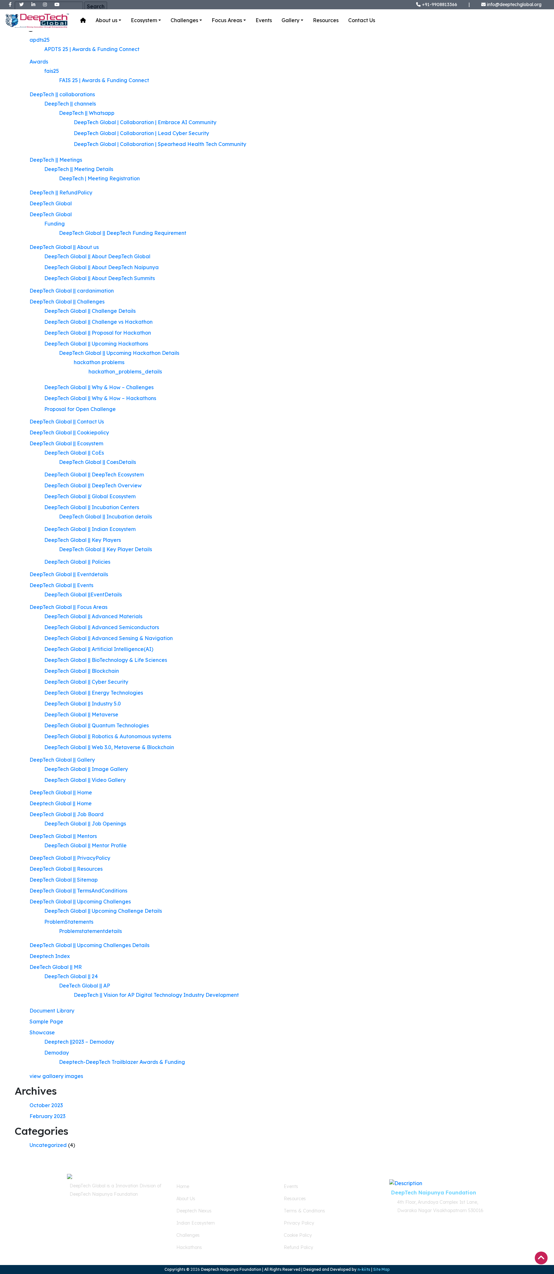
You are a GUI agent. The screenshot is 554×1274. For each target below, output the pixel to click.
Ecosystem (144, 20)
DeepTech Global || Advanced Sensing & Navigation (108, 638)
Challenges (184, 20)
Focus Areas (227, 20)
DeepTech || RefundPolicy (60, 192)
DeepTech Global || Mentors (63, 836)
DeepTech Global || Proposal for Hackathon (97, 332)
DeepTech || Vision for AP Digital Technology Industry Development (156, 995)
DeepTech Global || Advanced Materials (93, 616)
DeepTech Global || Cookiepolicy (69, 432)
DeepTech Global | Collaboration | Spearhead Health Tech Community (160, 144)
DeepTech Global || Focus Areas (68, 607)
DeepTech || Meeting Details (78, 169)
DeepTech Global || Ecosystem (66, 443)
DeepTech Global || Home (60, 792)
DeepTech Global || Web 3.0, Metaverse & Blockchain (109, 747)
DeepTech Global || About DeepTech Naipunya (101, 267)
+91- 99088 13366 (96, 1216)
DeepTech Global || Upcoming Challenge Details (103, 911)
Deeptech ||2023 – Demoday (79, 1042)
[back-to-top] (541, 1258)
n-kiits (363, 1269)
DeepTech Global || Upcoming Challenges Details (89, 945)
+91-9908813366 (439, 4)
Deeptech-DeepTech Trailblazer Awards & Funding (122, 1062)
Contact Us (361, 20)
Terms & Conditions (304, 1211)
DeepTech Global (50, 203)
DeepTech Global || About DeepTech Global (97, 256)
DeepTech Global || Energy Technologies (93, 692)
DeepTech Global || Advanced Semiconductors (101, 627)
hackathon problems (99, 362)
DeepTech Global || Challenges (67, 301)
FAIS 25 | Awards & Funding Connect (104, 80)
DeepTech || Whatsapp (86, 113)
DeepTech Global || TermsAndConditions (78, 890)
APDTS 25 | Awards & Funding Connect (91, 49)
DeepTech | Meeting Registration (99, 178)
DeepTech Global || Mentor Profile (85, 845)
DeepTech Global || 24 (71, 976)
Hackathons (189, 1247)
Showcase (42, 1032)
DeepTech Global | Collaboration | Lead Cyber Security (141, 133)
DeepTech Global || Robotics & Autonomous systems (107, 736)
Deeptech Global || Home (60, 803)
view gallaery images (56, 1076)
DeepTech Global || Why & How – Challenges (99, 387)
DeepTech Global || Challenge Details (90, 311)
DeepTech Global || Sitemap (63, 879)
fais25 (51, 71)
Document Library (51, 1010)
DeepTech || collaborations (62, 94)
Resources (326, 20)
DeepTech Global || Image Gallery (86, 769)
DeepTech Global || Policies (77, 562)
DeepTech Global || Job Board (66, 814)
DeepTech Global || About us (64, 247)
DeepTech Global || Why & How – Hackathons (100, 398)
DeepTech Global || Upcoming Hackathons (96, 343)
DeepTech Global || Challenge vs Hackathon (98, 322)
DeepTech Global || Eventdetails (68, 574)
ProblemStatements (68, 922)
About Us (185, 1198)
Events (264, 20)
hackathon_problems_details (125, 371)
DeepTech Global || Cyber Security (86, 682)
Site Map (381, 1269)
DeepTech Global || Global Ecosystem (90, 496)
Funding (54, 223)
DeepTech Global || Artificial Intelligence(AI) (98, 649)
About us (106, 20)
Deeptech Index (49, 956)
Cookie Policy (298, 1235)
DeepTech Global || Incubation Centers (91, 507)
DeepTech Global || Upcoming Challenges (80, 901)
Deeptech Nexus (194, 1211)
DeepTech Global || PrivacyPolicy (69, 858)
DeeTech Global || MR (55, 967)
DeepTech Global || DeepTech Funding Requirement (122, 233)
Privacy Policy (299, 1223)
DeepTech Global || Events (61, 585)
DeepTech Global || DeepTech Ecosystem (94, 474)
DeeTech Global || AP (84, 985)
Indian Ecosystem (195, 1223)
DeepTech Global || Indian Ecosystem (90, 529)
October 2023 (46, 1105)
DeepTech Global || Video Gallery (85, 780)
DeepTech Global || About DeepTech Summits (99, 278)
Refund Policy (298, 1247)
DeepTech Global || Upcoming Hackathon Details (119, 353)
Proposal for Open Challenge (80, 409)
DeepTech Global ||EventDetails (83, 594)
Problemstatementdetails (90, 931)
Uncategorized (48, 1145)
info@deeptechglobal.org (514, 4)
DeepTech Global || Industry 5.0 (82, 703)
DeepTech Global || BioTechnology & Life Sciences (105, 660)
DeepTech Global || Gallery (62, 760)
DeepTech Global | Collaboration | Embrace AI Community (145, 122)
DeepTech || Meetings (55, 160)
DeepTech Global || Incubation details (105, 516)
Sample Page (46, 1021)
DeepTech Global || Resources (66, 869)
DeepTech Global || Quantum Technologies (96, 725)
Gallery (290, 20)
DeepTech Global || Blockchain (81, 671)
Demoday (56, 1052)
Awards (38, 61)
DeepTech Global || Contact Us (66, 421)
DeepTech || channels (70, 103)
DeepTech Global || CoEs (74, 452)
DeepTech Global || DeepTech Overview (93, 485)
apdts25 (39, 40)
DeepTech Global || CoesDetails (97, 462)
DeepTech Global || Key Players (82, 540)
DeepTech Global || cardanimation (71, 290)
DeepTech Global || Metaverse (81, 714)
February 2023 (47, 1116)
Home (182, 1186)
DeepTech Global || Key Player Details (105, 549)
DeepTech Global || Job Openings (85, 823)
